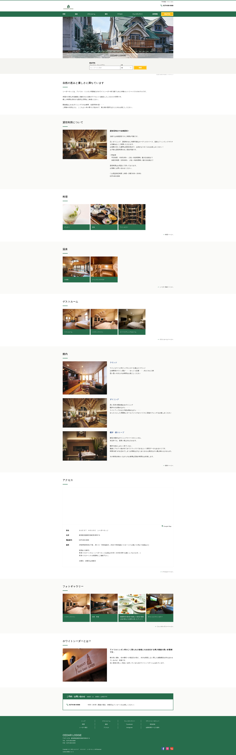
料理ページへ (169, 234)
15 (136, 51)
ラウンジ (113, 362)
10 (118, 51)
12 (125, 51)
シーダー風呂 (83, 727)
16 (140, 51)
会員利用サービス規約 (152, 727)
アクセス (106, 727)
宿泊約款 (152, 724)
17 (144, 51)
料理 (83, 724)
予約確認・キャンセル (167, 1)
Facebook (129, 724)
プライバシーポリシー (152, 721)
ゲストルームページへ (166, 339)
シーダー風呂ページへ (166, 287)
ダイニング (114, 399)
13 (129, 51)
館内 (106, 724)
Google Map (167, 526)
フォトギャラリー (129, 721)
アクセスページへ (167, 572)
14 (133, 51)
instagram (129, 727)
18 (147, 51)
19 (151, 51)
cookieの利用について (68, 751)
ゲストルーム (106, 721)
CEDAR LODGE (72, 735)
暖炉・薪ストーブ (117, 432)
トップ (83, 721)
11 (122, 51)
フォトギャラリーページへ (165, 626)
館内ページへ (169, 465)
